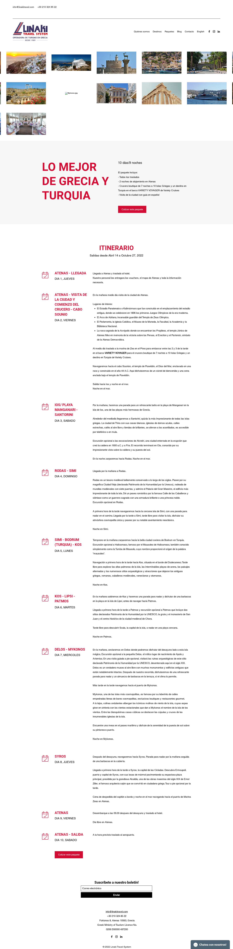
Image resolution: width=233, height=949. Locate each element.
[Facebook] (209, 31)
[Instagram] (214, 31)
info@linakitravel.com (23, 7)
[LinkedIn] (218, 31)
